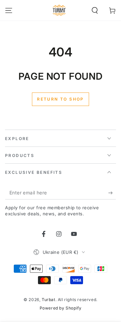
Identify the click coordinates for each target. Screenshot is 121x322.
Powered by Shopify (61, 308)
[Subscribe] (112, 192)
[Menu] (8, 10)
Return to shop (60, 99)
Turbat (48, 299)
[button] (95, 10)
